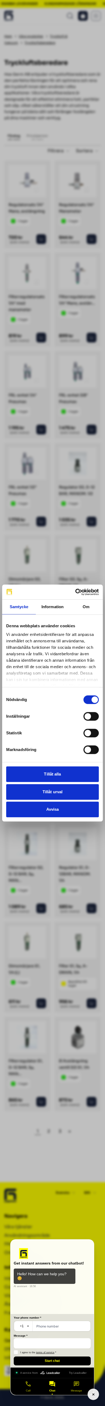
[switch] (91, 716)
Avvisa (52, 809)
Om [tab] (86, 606)
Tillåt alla (52, 774)
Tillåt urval (52, 791)
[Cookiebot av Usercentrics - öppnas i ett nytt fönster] (75, 592)
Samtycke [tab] (19, 606)
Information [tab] (52, 606)
